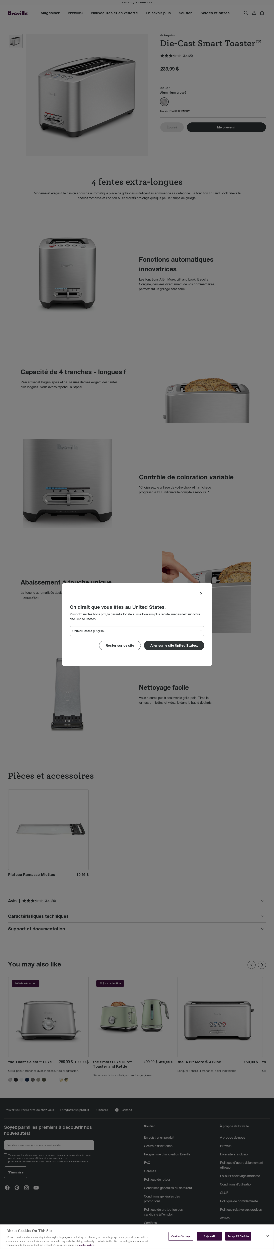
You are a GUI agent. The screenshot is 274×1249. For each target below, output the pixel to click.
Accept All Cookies (238, 1236)
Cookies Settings (180, 1236)
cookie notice (86, 1244)
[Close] (201, 593)
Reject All (209, 1236)
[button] (174, 645)
